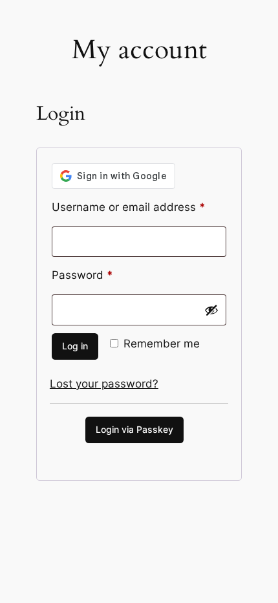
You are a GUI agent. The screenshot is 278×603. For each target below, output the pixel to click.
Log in (75, 345)
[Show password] (211, 310)
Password (105, 274)
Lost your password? (104, 383)
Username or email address (139, 207)
